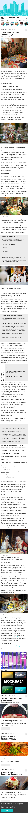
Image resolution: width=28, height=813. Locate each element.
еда (1, 648)
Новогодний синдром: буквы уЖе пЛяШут (15, 646)
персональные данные (13, 804)
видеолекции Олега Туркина (14, 637)
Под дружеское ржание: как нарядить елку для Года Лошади (15, 372)
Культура (13, 29)
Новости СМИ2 (4, 670)
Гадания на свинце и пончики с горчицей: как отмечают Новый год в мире (16, 375)
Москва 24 (14, 18)
